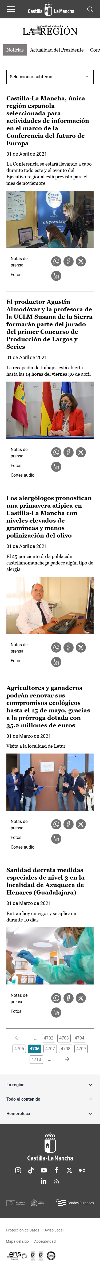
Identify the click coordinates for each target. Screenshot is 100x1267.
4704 (79, 1038)
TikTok (31, 1170)
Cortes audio (22, 475)
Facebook (56, 1170)
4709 (81, 1048)
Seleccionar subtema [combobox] (31, 76)
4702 (48, 1038)
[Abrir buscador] (90, 9)
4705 (19, 1048)
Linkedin (43, 1181)
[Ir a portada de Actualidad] (50, 30)
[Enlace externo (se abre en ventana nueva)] (41, 1256)
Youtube (43, 1170)
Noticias (15, 50)
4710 (36, 1059)
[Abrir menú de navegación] (11, 9)
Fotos (16, 274)
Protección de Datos (22, 1230)
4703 (64, 1038)
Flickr (82, 1170)
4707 (50, 1048)
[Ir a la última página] (62, 1059)
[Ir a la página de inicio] (51, 9)
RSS (56, 1181)
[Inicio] (50, 1146)
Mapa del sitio (17, 1241)
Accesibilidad (45, 1241)
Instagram (18, 1170)
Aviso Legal (54, 1230)
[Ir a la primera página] (21, 1038)
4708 (65, 1048)
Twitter (69, 1170)
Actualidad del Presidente (57, 50)
